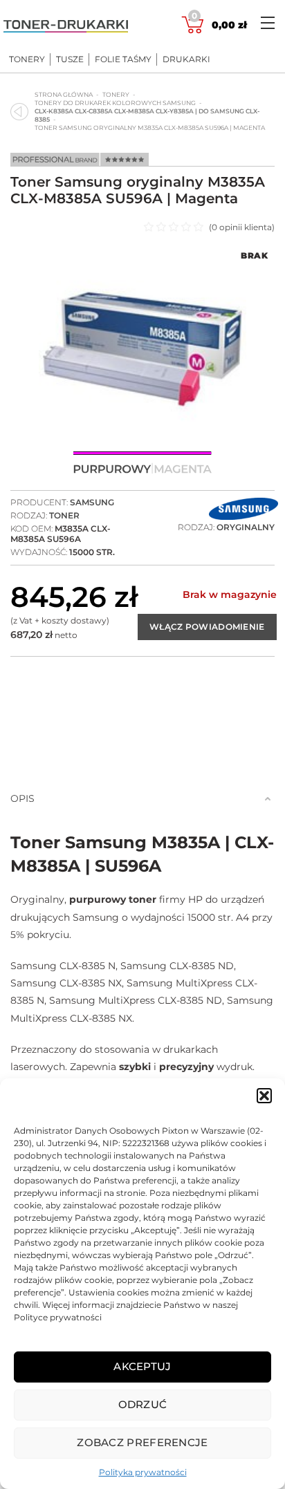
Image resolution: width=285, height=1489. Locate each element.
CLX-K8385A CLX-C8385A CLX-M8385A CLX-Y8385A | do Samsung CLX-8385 (147, 115)
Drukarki (186, 59)
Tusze (70, 59)
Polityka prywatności (143, 1472)
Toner (64, 515)
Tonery (27, 59)
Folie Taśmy (123, 59)
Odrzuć (142, 1404)
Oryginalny (246, 527)
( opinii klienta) (242, 227)
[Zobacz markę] (243, 510)
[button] (264, 1096)
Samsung (92, 502)
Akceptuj (142, 1366)
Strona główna (64, 94)
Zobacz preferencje (142, 1442)
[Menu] (268, 22)
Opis (22, 798)
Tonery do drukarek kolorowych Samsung (115, 102)
